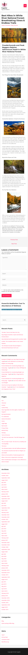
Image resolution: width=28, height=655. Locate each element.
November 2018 (6, 600)
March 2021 (4, 535)
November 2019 (6, 572)
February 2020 (5, 565)
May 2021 (4, 531)
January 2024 (5, 494)
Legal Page (4, 423)
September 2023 (6, 498)
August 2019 (5, 579)
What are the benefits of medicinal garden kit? (13, 455)
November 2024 (6, 473)
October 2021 (5, 519)
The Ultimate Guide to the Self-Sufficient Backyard (14, 448)
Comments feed (5, 639)
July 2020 (4, 554)
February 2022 (5, 512)
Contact (3, 405)
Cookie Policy (5, 407)
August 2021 (5, 524)
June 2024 (4, 484)
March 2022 (4, 510)
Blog (12, 25)
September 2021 (6, 521)
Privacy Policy (5, 428)
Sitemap (4, 432)
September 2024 (6, 478)
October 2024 (5, 475)
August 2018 (5, 607)
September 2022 (6, 508)
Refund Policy (5, 430)
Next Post (14, 243)
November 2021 (6, 517)
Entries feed (5, 637)
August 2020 (5, 551)
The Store (4, 446)
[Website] (14, 285)
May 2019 (4, 586)
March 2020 (4, 563)
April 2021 (4, 533)
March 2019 (4, 591)
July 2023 (4, 503)
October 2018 (5, 602)
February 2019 (5, 593)
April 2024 (4, 487)
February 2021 (5, 538)
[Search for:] (14, 320)
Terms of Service (6, 435)
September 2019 (6, 577)
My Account (4, 425)
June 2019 (4, 584)
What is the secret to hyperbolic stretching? (12, 457)
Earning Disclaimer (6, 414)
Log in (3, 634)
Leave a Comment (6, 25)
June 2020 (4, 556)
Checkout (4, 403)
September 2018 (6, 605)
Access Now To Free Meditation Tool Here (12, 309)
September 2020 (6, 549)
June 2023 (4, 505)
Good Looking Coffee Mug (8, 623)
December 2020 (5, 542)
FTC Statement (5, 416)
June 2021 (4, 528)
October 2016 (5, 609)
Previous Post (14, 239)
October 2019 (5, 574)
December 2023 (5, 496)
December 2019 (5, 570)
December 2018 (5, 598)
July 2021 (4, 526)
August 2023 (5, 501)
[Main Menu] (25, 5)
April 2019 (4, 588)
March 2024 (4, 489)
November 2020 (6, 545)
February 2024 (5, 491)
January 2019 (5, 595)
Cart (3, 400)
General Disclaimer (6, 419)
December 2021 (5, 514)
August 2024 (5, 480)
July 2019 (4, 581)
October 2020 (5, 547)
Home (3, 421)
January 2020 (5, 568)
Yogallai (4, 8)
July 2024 (4, 482)
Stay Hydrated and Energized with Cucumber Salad (14, 339)
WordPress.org (5, 641)
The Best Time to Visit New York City (10, 332)
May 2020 (4, 558)
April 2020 (4, 561)
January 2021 (5, 540)
